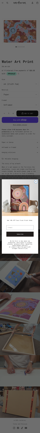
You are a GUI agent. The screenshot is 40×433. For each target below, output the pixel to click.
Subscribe (20, 234)
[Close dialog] (35, 181)
